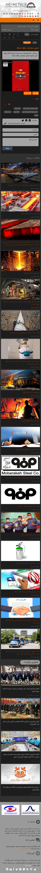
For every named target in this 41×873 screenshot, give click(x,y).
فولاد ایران (16, 112)
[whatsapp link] (26, 120)
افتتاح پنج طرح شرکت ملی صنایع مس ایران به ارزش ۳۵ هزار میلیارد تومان (21, 690)
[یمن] (22, 16)
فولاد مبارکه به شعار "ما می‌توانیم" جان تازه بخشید (24, 333)
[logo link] (20, 7)
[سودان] (7, 13)
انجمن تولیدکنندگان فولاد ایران (29, 112)
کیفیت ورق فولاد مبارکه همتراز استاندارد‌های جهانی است (22, 478)
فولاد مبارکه (17, 108)
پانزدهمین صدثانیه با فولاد (31, 273)
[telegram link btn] (35, 869)
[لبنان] (22, 13)
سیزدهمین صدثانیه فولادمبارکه (30, 213)
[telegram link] (30, 120)
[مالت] (9, 13)
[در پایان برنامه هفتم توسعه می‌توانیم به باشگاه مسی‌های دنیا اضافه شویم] (20, 774)
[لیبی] (12, 13)
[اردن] (38, 16)
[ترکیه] (25, 16)
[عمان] (4, 13)
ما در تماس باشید (26, 849)
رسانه (26, 34)
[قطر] (35, 16)
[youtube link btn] (11, 869)
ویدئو (34, 43)
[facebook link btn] (13, 869)
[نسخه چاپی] (5, 37)
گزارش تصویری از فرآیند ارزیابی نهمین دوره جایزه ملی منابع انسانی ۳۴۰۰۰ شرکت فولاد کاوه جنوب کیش (21, 755)
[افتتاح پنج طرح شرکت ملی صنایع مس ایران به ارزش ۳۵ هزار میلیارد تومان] (20, 676)
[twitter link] (23, 120)
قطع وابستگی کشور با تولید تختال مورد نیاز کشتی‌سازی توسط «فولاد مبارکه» (21, 303)
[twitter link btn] (17, 869)
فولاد (36, 115)
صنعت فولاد (8, 112)
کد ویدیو (26, 93)
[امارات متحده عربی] (20, 16)
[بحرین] (38, 13)
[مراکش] (20, 13)
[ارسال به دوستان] (9, 37)
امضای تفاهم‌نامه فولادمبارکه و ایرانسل (27, 449)
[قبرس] (35, 13)
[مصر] (30, 13)
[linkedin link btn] (7, 869)
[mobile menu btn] (38, 20)
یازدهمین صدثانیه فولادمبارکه (30, 421)
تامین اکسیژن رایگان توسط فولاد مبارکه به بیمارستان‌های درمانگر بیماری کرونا (22, 362)
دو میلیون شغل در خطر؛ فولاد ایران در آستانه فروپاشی (23, 185)
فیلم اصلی (31, 98)
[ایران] (25, 13)
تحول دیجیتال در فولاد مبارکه (28, 48)
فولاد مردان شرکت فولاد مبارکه (30, 535)
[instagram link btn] (20, 869)
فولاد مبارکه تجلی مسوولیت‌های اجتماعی (27, 563)
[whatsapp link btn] (24, 869)
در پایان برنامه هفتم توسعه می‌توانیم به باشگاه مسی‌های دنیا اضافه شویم (21, 788)
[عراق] (14, 13)
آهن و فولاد (27, 43)
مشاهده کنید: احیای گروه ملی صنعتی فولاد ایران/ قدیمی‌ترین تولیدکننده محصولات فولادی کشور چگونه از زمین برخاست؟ (21, 243)
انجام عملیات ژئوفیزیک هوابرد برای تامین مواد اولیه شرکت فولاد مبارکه (22, 621)
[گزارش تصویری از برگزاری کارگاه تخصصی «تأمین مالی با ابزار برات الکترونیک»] (20, 708)
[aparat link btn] (31, 869)
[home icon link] (33, 20)
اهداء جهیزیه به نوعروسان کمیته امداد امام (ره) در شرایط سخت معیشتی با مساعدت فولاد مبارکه (22, 652)
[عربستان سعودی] (30, 16)
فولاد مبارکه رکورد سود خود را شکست (28, 506)
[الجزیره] (33, 13)
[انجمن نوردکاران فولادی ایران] (30, 810)
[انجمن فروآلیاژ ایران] (11, 810)
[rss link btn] (27, 869)
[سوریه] (27, 16)
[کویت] (17, 13)
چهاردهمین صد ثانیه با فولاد (31, 392)
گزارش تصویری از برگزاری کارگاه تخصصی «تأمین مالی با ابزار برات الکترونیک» (21, 722)
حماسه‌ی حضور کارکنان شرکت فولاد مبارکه (27, 591)
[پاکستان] (27, 13)
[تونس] (33, 16)
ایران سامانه (28, 865)
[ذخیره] (14, 37)
